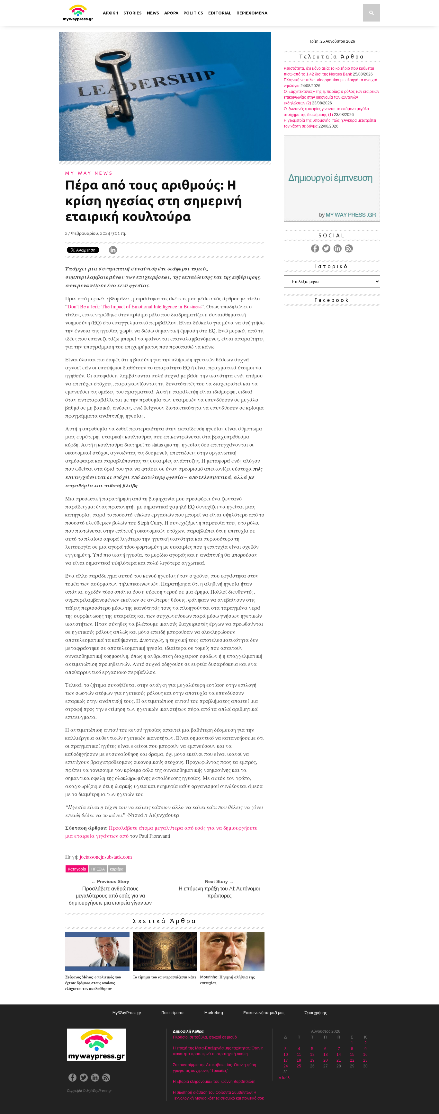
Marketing (213, 1013)
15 (352, 1054)
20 (325, 1060)
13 (325, 1054)
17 (285, 1060)
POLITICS (193, 13)
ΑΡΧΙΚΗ (110, 13)
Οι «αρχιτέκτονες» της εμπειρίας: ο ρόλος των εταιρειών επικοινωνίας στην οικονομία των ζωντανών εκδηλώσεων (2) (331, 97)
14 (338, 1054)
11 (299, 1054)
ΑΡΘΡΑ (171, 13)
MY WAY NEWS (89, 173)
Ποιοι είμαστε (172, 1013)
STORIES (132, 13)
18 (299, 1060)
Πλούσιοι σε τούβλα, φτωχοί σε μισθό (205, 1037)
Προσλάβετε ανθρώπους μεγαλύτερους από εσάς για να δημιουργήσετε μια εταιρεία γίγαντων (110, 896)
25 (299, 1066)
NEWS (153, 13)
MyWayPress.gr (126, 1013)
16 (365, 1054)
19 (312, 1060)
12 (312, 1054)
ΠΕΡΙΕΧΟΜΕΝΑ (252, 13)
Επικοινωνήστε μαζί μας (263, 1013)
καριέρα (116, 868)
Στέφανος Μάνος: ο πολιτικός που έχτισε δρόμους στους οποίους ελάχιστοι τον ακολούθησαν (93, 983)
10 (285, 1054)
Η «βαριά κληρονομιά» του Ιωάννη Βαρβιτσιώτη (214, 1081)
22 (352, 1060)
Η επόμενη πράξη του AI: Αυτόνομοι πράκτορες (219, 892)
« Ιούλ (284, 1077)
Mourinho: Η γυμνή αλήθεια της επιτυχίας (227, 980)
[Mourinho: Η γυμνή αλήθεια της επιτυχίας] (232, 969)
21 (338, 1060)
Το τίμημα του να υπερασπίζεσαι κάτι (164, 977)
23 (365, 1060)
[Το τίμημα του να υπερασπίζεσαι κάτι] (165, 969)
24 (285, 1066)
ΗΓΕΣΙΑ (98, 868)
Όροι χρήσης (316, 1013)
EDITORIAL (219, 13)
